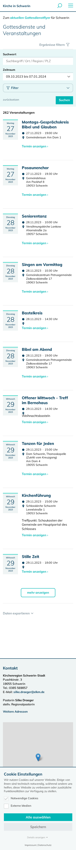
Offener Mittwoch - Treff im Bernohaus (45, 400)
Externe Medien (21, 805)
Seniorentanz (34, 216)
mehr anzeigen (38, 592)
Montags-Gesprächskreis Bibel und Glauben (45, 124)
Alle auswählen (38, 817)
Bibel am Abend (37, 349)
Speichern (38, 827)
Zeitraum (9, 70)
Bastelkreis (32, 312)
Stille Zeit (30, 556)
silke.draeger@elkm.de (28, 692)
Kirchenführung (36, 495)
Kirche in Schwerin (16, 6)
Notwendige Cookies (24, 798)
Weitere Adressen (15, 711)
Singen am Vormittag (42, 264)
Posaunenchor (35, 167)
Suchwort (9, 54)
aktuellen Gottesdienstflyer (30, 18)
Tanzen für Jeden (38, 443)
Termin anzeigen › (35, 146)
